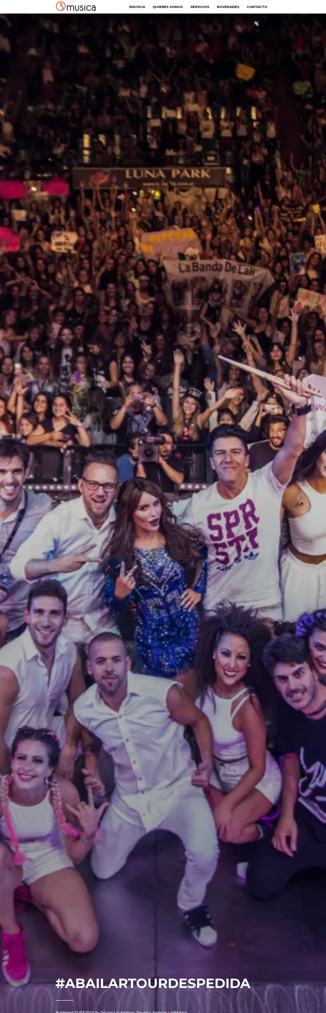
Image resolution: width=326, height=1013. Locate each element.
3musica (137, 7)
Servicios (199, 7)
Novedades (228, 7)
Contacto (257, 7)
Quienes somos (168, 7)
